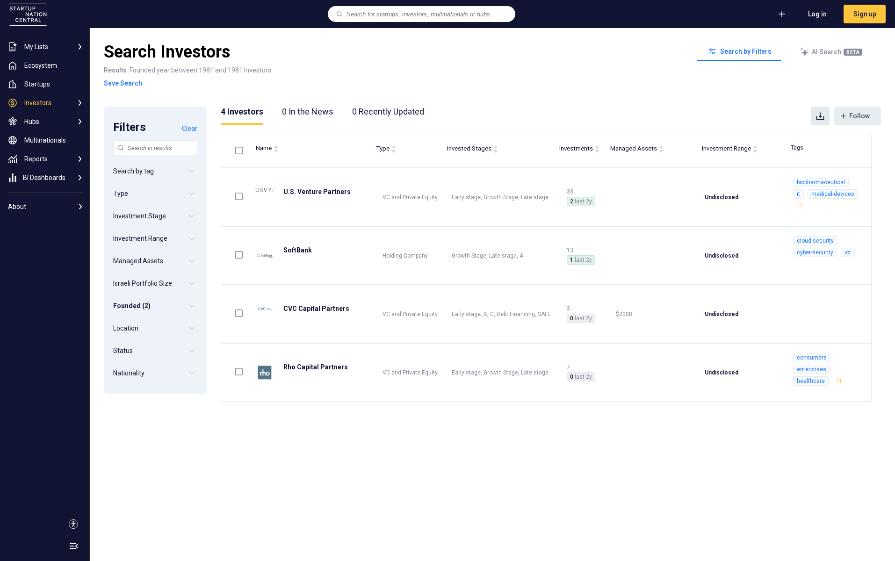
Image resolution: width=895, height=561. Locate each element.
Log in (817, 14)
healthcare (811, 381)
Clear (189, 128)
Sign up (864, 14)
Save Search (123, 83)
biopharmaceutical (821, 182)
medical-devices (832, 194)
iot (847, 252)
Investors (242, 111)
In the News (307, 111)
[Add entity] (781, 14)
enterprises (811, 369)
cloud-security (815, 240)
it (798, 194)
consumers (812, 357)
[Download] (820, 116)
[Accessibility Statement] (73, 524)
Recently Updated (388, 111)
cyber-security (815, 252)
